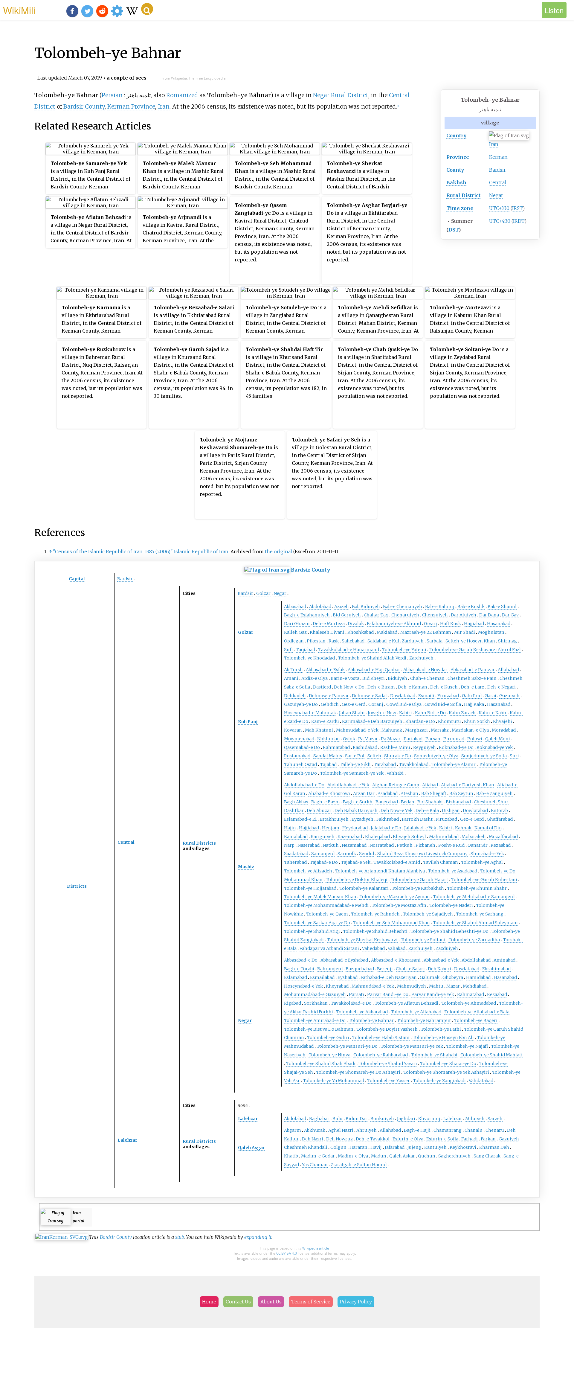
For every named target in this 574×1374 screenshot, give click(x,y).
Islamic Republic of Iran (201, 552)
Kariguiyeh (323, 836)
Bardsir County (84, 106)
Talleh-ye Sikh (355, 764)
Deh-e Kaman (412, 687)
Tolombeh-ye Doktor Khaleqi (356, 879)
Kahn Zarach (462, 712)
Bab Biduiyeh (366, 606)
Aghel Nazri (340, 1130)
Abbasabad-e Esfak (325, 669)
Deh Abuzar (319, 810)
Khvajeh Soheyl (409, 836)
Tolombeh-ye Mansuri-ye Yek (412, 1046)
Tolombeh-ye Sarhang (479, 914)
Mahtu (436, 986)
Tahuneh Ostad (300, 764)
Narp (289, 845)
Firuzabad (448, 695)
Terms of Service (310, 1302)
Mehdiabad (474, 986)
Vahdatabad (481, 1080)
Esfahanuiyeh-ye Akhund (394, 623)
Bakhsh (456, 182)
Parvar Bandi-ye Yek (432, 994)
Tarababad (385, 764)
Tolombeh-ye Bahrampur (424, 1020)
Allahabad (508, 669)
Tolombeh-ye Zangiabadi (439, 1080)
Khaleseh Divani (327, 632)
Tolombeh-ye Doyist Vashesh (387, 1029)
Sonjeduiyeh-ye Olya (436, 755)
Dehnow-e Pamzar (329, 695)
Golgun (338, 1147)
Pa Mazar (368, 738)
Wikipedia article (315, 1248)
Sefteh (374, 755)
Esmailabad (322, 977)
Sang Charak (487, 1156)
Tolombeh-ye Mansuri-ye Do (347, 1046)
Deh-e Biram (381, 687)
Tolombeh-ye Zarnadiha (474, 939)
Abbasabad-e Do (300, 960)
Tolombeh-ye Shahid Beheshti (375, 931)
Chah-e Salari (410, 968)
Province (457, 157)
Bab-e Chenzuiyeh (402, 606)
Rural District (463, 195)
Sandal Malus (327, 755)
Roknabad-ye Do (456, 747)
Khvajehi (502, 721)
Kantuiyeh (435, 1147)
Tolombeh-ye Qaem (327, 914)
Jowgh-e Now (382, 712)
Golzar (263, 593)
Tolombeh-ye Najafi (467, 1046)
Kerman (498, 157)
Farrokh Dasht (417, 819)
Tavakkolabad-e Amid (396, 862)
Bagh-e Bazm (325, 802)
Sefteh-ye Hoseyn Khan (470, 641)
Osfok (349, 738)
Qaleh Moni (497, 738)
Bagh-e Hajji (417, 1130)
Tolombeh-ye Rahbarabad (380, 1055)
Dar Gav (510, 615)
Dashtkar (294, 810)
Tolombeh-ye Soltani (423, 939)
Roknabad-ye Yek (495, 747)
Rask (334, 641)
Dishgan (451, 810)
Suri (514, 755)
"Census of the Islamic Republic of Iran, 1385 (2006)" (112, 552)
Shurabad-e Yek (487, 853)
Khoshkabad (360, 632)
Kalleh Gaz (295, 632)
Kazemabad (350, 836)
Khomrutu (449, 721)
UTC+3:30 (499, 208)
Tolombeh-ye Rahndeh (375, 914)
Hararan (358, 1147)
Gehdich (330, 704)
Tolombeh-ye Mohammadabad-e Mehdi (326, 905)
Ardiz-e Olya (314, 678)
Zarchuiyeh (421, 658)
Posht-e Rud (451, 845)
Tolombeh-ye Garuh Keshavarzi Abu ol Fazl (475, 649)
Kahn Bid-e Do (430, 712)
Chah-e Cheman (427, 678)
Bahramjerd (330, 968)
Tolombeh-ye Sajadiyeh (428, 914)
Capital (77, 578)
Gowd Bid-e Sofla (443, 704)
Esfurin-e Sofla (442, 1139)
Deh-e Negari (501, 687)
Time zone (459, 208)
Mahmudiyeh (411, 986)
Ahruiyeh (366, 1130)
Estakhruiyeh (334, 819)
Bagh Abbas (296, 802)
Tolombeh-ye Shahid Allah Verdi (372, 658)
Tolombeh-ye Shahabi (434, 1055)
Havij (376, 1147)
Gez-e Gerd (353, 704)
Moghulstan (491, 632)
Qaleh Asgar (251, 1147)
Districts (77, 886)
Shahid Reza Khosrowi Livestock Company (422, 853)
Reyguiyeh (424, 747)
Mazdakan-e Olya (470, 730)
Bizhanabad (458, 802)
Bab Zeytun (461, 793)
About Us (271, 1302)
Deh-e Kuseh (444, 687)
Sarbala (434, 641)
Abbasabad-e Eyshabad (344, 960)
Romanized (182, 95)
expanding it (257, 1237)
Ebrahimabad (496, 968)
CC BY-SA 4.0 (286, 1253)
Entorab (499, 810)
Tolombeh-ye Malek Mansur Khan (320, 896)
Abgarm (292, 1130)
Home (209, 1302)
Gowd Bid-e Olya (404, 704)
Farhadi (469, 1139)
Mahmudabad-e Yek (357, 730)
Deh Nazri (312, 1139)
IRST (517, 208)
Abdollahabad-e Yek (348, 784)
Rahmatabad (336, 747)
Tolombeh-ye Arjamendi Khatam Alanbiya (380, 871)
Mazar (453, 986)
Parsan (432, 738)
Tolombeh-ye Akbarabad (362, 1011)
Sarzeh (495, 1118)
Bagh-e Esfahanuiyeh (307, 615)
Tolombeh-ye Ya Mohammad (333, 1080)
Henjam (330, 828)
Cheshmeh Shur (491, 802)
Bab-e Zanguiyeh (494, 793)
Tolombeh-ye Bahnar (371, 1020)
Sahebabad (353, 641)
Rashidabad (365, 747)
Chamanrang (447, 1130)
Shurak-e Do (397, 755)
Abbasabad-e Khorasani (396, 960)
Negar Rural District (340, 95)
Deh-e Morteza (329, 623)
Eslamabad (295, 977)
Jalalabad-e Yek (420, 828)
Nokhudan (328, 738)
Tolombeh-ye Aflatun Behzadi (406, 1003)
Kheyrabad (337, 986)
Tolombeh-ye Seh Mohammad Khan (391, 922)
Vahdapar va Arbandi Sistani (329, 948)
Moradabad (504, 730)
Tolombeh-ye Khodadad (309, 658)
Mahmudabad (444, 836)
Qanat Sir (478, 845)
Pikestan (316, 641)
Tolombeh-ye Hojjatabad (310, 888)
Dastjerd (322, 687)
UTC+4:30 (499, 221)
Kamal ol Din (488, 828)
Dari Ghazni (297, 623)
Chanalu (474, 1130)
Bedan (407, 802)
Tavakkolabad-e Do (351, 1003)
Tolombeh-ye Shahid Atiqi (312, 931)
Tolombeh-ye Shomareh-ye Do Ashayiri (358, 1072)
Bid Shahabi (430, 802)
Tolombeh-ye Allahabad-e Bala (476, 1011)
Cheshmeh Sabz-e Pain (472, 678)
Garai (490, 695)
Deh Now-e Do (349, 687)
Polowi (474, 738)
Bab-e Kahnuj (439, 606)
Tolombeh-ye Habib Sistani (381, 1037)
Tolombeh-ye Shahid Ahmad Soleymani (475, 922)
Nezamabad (354, 845)
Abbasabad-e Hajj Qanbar (374, 669)
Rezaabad (501, 845)
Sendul (366, 853)
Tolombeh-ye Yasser (388, 1080)
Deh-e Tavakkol (373, 1139)
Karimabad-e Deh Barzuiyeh (372, 721)
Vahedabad (373, 948)
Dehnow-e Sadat (369, 695)
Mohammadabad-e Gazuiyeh (315, 994)
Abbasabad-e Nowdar (425, 669)
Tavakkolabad (413, 764)
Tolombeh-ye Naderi (451, 905)
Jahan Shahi (352, 712)
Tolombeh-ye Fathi (441, 1029)
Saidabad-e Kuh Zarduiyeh (395, 641)
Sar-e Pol (354, 755)
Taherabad (295, 862)
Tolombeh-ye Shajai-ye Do (448, 1063)
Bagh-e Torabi (299, 968)
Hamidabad (478, 977)
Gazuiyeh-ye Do (301, 704)
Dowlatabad (402, 695)
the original (278, 552)
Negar (496, 195)
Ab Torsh (293, 669)
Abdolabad (320, 606)
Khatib (291, 1156)
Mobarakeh (474, 836)
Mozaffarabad (503, 836)
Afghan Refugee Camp (395, 784)
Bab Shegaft (433, 793)
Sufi (288, 649)
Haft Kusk (450, 623)
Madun (378, 1156)
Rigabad (292, 1003)
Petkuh (405, 845)
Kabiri (405, 712)
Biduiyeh (397, 678)
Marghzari (416, 730)
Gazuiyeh (509, 695)
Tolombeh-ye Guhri (328, 1037)
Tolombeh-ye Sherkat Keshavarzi (362, 939)
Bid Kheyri (373, 678)
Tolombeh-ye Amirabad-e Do (315, 1020)
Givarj (430, 623)
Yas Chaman (315, 1164)
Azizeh (341, 606)
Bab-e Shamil (502, 606)
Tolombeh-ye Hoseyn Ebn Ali (443, 1037)
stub (179, 1237)
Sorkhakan (316, 1003)
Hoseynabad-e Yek (303, 986)
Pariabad (413, 738)
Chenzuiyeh (435, 615)
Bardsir (497, 170)
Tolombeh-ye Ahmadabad (468, 1003)
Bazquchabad (360, 968)
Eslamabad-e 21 (300, 819)
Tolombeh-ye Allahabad (416, 1011)
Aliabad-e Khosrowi (329, 793)
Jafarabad (394, 1147)
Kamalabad (296, 836)
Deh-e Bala (427, 810)
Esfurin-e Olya (408, 1139)
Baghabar (319, 1118)
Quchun (426, 1156)
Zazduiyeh (447, 948)
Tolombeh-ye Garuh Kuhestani (484, 879)
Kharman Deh (494, 1147)
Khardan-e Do (420, 721)
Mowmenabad (299, 738)
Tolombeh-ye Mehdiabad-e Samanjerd (474, 896)
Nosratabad (382, 845)
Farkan (488, 1139)
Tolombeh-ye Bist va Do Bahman (318, 1029)
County (455, 170)
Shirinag (507, 641)
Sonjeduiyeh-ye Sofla (484, 755)
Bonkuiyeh (382, 1118)
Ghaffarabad (500, 819)
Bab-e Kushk (471, 606)
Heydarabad (355, 828)
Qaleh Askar (402, 1156)
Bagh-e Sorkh (358, 802)
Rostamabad (297, 755)
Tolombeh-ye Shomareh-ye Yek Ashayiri (446, 1072)
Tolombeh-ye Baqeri (475, 1020)
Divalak (356, 623)
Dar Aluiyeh (463, 615)
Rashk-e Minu (395, 747)
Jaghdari (406, 1118)
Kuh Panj (248, 721)
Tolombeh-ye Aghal (482, 862)
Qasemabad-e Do (302, 747)
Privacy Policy (356, 1302)
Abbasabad (295, 606)
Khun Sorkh (477, 721)
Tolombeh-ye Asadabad (452, 871)
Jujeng (414, 1147)
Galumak (429, 977)
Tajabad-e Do (324, 862)
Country (456, 135)
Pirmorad (453, 738)
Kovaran (293, 730)
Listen (554, 10)
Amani (291, 678)
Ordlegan (294, 641)
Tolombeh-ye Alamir (453, 764)
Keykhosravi (463, 1147)
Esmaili (426, 695)
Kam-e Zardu (325, 721)
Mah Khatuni (319, 730)
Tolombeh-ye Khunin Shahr (477, 888)
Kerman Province (131, 106)
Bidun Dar (356, 1118)
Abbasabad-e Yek (441, 960)
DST (453, 230)
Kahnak (463, 828)
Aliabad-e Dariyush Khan (467, 784)
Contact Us (238, 1302)
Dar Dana (489, 615)
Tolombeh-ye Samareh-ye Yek (352, 773)
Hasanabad (498, 623)
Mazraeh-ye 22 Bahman (425, 632)
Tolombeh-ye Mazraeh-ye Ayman (394, 896)
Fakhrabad (387, 819)
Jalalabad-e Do (386, 828)
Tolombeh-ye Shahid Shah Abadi (320, 1063)
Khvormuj (429, 1118)
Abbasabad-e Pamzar (473, 669)
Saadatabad (296, 853)
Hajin (290, 828)
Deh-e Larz (472, 687)
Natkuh (331, 845)
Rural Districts (199, 843)
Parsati (356, 994)
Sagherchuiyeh (454, 1156)
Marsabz (440, 730)
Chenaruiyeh (405, 615)
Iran (493, 144)
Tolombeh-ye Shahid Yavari (387, 1063)
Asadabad (388, 793)
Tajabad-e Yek (355, 862)
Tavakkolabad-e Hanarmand (348, 649)
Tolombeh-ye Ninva (329, 1055)
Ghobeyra (452, 977)
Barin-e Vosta (345, 678)
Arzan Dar (364, 793)
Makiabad (387, 632)
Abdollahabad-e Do (304, 784)
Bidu (337, 1118)
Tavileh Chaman (440, 862)
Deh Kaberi (439, 968)
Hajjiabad (474, 623)
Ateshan (409, 793)
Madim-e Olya (353, 1156)
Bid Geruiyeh (347, 615)
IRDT (518, 221)
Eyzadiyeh (362, 819)
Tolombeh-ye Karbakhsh (418, 888)
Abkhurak (314, 1130)
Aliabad (430, 784)
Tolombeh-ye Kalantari (364, 888)
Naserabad (308, 845)
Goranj (375, 704)
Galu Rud (472, 695)
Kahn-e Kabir (493, 712)
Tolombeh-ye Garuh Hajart (419, 879)
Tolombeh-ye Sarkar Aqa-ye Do (317, 922)
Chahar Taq (376, 615)
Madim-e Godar (318, 1156)
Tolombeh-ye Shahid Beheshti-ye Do (449, 931)
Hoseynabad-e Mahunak (310, 712)
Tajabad (328, 764)
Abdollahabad (476, 960)
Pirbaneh (425, 845)
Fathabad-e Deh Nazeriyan (389, 977)
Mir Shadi (464, 632)
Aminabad (504, 960)
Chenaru (495, 1130)
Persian (112, 95)
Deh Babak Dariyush (356, 810)
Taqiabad (305, 649)
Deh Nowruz (339, 1139)
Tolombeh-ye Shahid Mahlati (491, 1055)
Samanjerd (323, 853)
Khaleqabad (377, 836)
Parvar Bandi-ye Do (387, 994)
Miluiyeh (475, 1118)
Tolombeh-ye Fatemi (404, 649)
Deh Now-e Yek (397, 810)
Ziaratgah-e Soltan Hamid (359, 1164)
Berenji (385, 968)
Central (497, 182)
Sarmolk (347, 853)
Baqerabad (386, 802)
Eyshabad (348, 977)
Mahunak (391, 730)
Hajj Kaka (474, 704)
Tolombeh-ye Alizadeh (308, 871)
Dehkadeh (295, 695)
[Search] (147, 9)
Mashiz (246, 866)
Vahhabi (395, 773)
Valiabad (396, 948)
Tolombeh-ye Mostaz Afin (399, 905)
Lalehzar (127, 1140)
